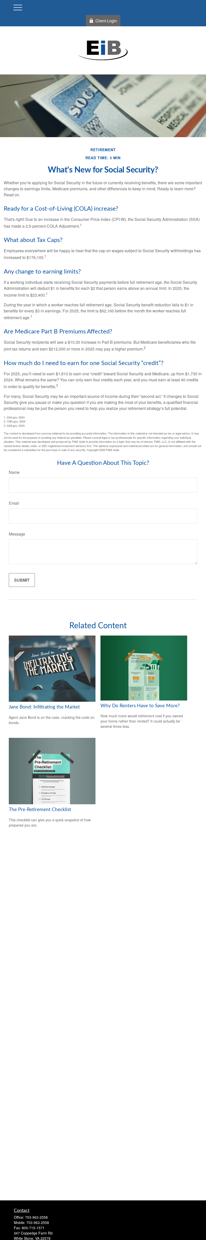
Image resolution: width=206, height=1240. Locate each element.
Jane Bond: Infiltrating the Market (44, 707)
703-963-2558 (36, 1217)
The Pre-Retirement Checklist (40, 809)
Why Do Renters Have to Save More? (140, 705)
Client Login (106, 21)
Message (17, 534)
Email (14, 503)
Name (14, 472)
